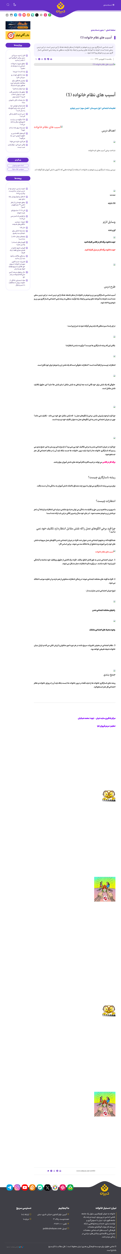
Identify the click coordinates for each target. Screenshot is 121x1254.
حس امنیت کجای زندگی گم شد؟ (17, 115)
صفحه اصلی (110, 30)
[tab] (18, 45)
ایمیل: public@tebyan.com (55, 1228)
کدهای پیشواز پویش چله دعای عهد (17, 197)
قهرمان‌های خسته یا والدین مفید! (18, 243)
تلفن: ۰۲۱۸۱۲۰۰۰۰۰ (60, 1223)
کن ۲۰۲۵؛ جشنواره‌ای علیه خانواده (18, 211)
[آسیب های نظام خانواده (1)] (74, 64)
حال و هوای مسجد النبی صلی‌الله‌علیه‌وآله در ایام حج (17, 274)
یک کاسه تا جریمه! (19, 71)
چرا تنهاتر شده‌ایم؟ (19, 88)
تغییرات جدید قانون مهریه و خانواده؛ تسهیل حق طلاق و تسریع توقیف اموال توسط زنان (17, 265)
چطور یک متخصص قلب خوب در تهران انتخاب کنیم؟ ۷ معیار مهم (17, 94)
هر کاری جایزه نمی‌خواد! (17, 141)
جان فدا (22, 227)
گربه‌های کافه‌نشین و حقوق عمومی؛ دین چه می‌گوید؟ (17, 136)
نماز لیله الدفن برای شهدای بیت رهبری (18, 232)
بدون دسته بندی (97, 30)
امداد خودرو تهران (18, 165)
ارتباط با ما (25, 1214)
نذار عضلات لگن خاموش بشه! (17, 101)
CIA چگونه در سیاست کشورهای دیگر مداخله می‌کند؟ (17, 122)
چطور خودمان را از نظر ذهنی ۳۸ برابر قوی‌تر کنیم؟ (18, 205)
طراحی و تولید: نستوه (12, 1247)
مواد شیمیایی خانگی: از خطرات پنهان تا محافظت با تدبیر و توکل (17, 282)
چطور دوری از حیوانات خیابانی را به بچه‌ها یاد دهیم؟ (18, 66)
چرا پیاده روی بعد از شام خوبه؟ (17, 128)
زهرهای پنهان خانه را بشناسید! (18, 237)
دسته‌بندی (107, 5)
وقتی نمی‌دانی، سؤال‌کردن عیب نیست (16, 145)
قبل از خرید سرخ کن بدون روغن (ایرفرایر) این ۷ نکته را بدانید (17, 58)
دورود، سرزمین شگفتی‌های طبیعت (18, 223)
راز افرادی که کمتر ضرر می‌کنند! (18, 217)
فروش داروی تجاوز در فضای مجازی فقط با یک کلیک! (17, 250)
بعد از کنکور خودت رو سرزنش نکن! (18, 76)
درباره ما (26, 1219)
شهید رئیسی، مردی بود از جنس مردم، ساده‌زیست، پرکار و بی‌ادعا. (16, 191)
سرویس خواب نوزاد (18, 169)
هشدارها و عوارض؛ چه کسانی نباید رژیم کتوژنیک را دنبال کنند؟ (16, 108)
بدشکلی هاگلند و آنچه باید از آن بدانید (17, 257)
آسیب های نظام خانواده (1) (96, 37)
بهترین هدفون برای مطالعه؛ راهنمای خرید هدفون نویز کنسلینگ (17, 83)
